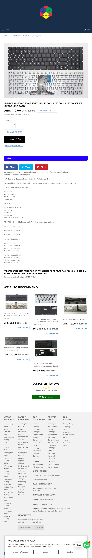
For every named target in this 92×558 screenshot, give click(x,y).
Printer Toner (38, 435)
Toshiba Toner (53, 464)
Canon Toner (53, 467)
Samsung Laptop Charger (22, 484)
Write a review (46, 397)
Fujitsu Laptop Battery (6, 460)
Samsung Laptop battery (7, 505)
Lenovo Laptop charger (21, 460)
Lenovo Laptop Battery (6, 473)
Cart (88, 30)
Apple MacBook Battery (7, 431)
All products (38, 467)
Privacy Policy (68, 424)
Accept (45, 552)
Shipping (7, 114)
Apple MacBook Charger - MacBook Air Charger (23, 434)
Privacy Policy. (46, 546)
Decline (70, 552)
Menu (7, 30)
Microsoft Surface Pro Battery (8, 487)
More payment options (14, 146)
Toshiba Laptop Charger (21, 491)
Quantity (7, 121)
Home (6, 36)
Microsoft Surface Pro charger (22, 476)
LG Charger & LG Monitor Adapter (23, 468)
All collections (38, 464)
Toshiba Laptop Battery (7, 518)
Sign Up (40, 527)
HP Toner (51, 461)
